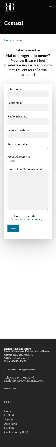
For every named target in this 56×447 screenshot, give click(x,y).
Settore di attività (18, 130)
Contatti (9, 428)
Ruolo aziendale (17, 116)
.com (40, 380)
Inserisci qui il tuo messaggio (25, 169)
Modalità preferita (18, 156)
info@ (15, 380)
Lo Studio (10, 415)
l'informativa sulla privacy (26, 219)
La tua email (15, 102)
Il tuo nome (14, 89)
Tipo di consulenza (18, 144)
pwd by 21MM (10, 388)
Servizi (8, 419)
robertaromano (28, 380)
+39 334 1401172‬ (22, 377)
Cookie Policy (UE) (16, 432)
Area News (10, 423)
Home (7, 40)
